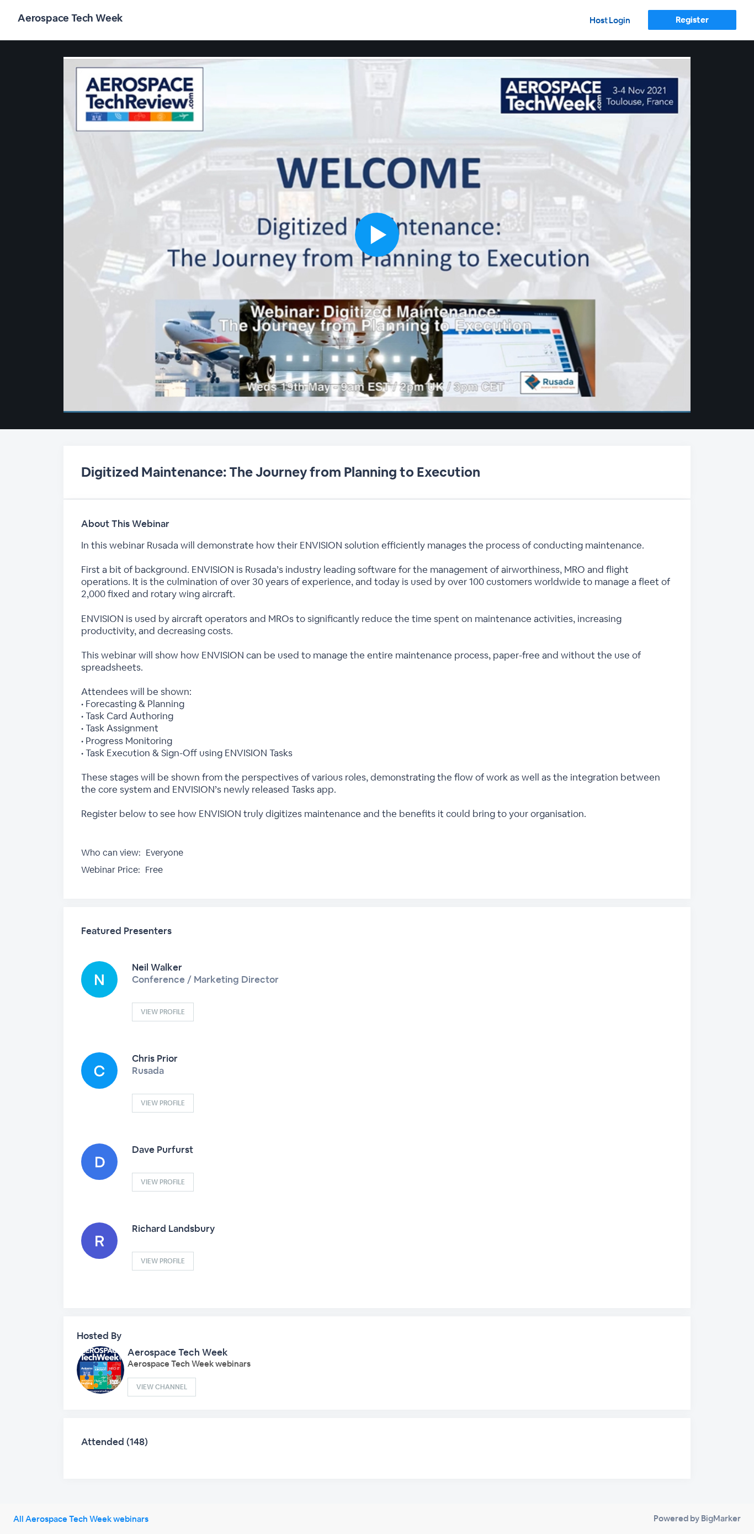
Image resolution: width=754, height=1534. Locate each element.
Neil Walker (157, 967)
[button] (377, 235)
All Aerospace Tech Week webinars (80, 1519)
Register (692, 19)
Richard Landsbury (173, 1228)
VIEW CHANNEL (161, 1387)
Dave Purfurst (162, 1149)
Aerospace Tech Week (178, 1352)
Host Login (610, 20)
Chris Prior (155, 1058)
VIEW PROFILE (163, 1012)
